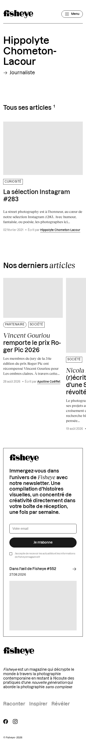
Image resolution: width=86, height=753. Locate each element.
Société (36, 324)
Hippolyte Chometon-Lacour (60, 230)
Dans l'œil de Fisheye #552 (32, 569)
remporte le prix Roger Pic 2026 (32, 342)
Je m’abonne (43, 542)
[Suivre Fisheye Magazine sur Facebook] (5, 721)
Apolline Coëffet (48, 381)
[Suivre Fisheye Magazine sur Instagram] (15, 721)
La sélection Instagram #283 (36, 195)
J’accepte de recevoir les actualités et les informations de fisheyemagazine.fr (45, 555)
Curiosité (13, 181)
